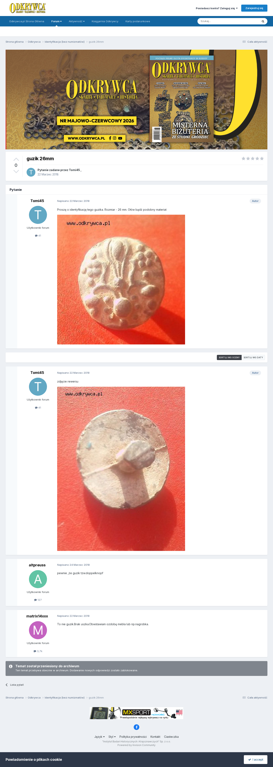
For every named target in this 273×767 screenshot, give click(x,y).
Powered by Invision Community (136, 745)
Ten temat (247, 21)
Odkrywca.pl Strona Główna (26, 21)
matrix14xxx (37, 616)
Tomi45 (74, 170)
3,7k (39, 651)
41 (39, 235)
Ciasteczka (171, 736)
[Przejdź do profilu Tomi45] (31, 172)
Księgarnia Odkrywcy (105, 21)
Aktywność (76, 21)
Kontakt (155, 736)
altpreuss (37, 565)
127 (39, 599)
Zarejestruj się (254, 8)
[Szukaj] (263, 21)
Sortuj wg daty (253, 357)
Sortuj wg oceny (229, 357)
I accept (257, 759)
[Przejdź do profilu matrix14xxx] (38, 630)
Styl (111, 736)
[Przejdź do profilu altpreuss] (38, 579)
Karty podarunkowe (138, 21)
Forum (55, 21)
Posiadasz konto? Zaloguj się (216, 8)
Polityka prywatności (133, 736)
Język (98, 736)
